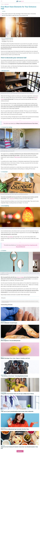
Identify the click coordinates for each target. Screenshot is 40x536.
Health (2, 410)
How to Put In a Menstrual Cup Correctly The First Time (15, 429)
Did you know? (3, 339)
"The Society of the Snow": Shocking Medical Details (14, 376)
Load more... (20, 451)
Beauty (2, 357)
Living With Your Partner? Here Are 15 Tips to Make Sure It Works (17, 393)
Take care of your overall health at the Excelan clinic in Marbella (17, 411)
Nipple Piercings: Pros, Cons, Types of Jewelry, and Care (15, 358)
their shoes (17, 157)
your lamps (10, 236)
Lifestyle (2, 4)
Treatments (3, 321)
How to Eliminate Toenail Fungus (9, 322)
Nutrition (3, 445)
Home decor (7, 4)
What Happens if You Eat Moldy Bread (10, 340)
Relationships (3, 392)
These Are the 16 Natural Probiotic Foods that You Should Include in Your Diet (19, 447)
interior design (20, 277)
